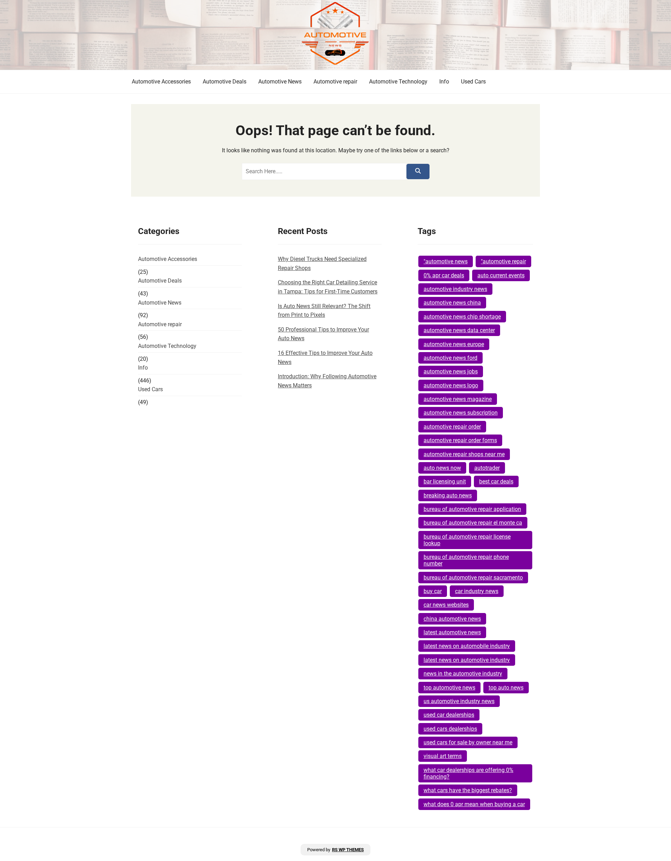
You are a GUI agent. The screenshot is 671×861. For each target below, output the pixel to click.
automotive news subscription (461, 412)
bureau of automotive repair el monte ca (473, 522)
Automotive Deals (224, 81)
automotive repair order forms (460, 440)
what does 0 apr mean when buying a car (474, 804)
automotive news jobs (451, 371)
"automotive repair (503, 261)
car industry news (476, 591)
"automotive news (446, 261)
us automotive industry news (459, 701)
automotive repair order (452, 426)
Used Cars (473, 81)
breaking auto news (448, 495)
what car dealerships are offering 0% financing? (468, 773)
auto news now (442, 468)
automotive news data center (459, 330)
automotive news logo (451, 385)
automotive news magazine (458, 399)
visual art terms (443, 756)
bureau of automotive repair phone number (466, 560)
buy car (433, 591)
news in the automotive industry (463, 673)
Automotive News (280, 81)
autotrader (487, 468)
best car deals (496, 481)
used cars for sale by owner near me (468, 742)
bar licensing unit (445, 481)
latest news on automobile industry (467, 646)
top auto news (506, 687)
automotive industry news (455, 289)
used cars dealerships (450, 728)
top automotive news (449, 687)
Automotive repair (335, 81)
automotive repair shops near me (464, 454)
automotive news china (452, 302)
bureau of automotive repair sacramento (473, 577)
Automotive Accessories (161, 81)
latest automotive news (452, 632)
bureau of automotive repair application (472, 509)
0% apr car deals (444, 275)
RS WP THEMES (348, 849)
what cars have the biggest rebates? (468, 790)
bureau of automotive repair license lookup (467, 540)
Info (444, 81)
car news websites (446, 604)
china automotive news (452, 618)
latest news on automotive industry (467, 660)
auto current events (501, 275)
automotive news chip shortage (462, 316)
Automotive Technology (398, 81)
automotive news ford (450, 358)
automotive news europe (454, 344)
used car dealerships (449, 715)
